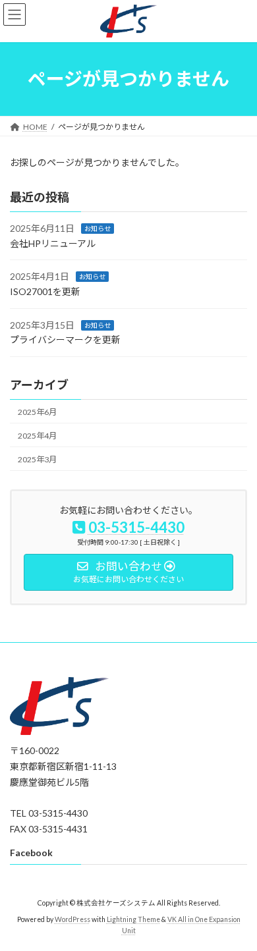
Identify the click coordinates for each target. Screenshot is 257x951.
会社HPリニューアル (53, 243)
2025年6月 (37, 411)
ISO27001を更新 (45, 291)
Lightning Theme (133, 919)
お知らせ (97, 228)
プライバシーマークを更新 (65, 339)
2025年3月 (37, 459)
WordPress (72, 919)
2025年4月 (37, 435)
